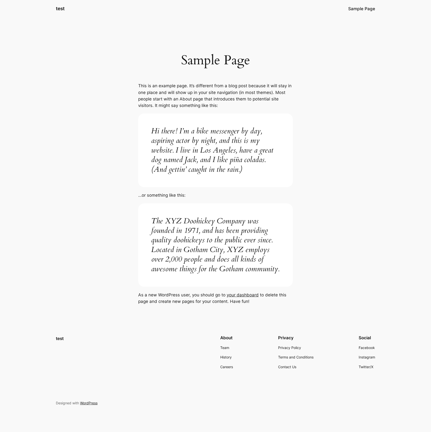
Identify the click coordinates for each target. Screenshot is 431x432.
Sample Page (361, 8)
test (60, 8)
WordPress (89, 403)
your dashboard (243, 294)
